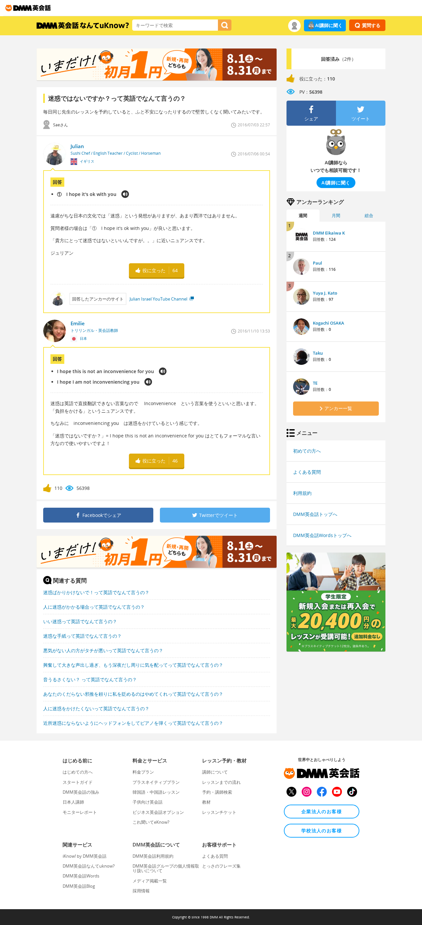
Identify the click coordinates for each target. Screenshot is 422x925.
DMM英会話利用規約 (153, 856)
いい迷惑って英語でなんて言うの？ (80, 621)
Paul (317, 263)
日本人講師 (73, 802)
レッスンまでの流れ (221, 782)
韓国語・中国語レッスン (156, 792)
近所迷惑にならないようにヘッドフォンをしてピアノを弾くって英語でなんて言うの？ (133, 723)
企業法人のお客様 (321, 811)
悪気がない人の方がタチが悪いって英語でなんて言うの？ (103, 650)
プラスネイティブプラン (156, 782)
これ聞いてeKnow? (151, 822)
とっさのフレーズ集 (221, 866)
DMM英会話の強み (81, 792)
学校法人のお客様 (321, 830)
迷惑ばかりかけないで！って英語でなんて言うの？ (96, 592)
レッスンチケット (219, 812)
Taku (318, 353)
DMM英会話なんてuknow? (89, 866)
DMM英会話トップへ (315, 514)
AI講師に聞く (329, 25)
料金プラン (143, 772)
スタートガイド (78, 782)
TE (315, 383)
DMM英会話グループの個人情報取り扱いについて (166, 868)
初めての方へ (307, 451)
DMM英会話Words (81, 876)
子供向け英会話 (148, 802)
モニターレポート (80, 812)
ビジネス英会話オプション (158, 812)
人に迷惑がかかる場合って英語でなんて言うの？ (94, 607)
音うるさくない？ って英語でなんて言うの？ (90, 679)
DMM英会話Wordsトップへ (322, 535)
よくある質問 (307, 472)
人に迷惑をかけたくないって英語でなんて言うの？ (96, 708)
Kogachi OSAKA (328, 323)
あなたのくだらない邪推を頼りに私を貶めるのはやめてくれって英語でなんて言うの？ (133, 694)
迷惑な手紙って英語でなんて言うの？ (82, 636)
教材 (206, 802)
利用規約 (302, 493)
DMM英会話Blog (79, 886)
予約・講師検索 (217, 792)
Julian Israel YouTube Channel (159, 299)
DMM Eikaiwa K (329, 233)
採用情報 (141, 891)
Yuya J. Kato (325, 293)
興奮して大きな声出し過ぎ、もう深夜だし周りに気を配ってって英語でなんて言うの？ (133, 665)
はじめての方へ (78, 772)
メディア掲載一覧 (150, 881)
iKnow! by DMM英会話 (84, 856)
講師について (215, 772)
